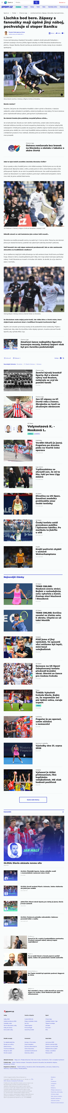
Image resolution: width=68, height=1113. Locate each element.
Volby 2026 (7, 1019)
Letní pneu (49, 1066)
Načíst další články (33, 800)
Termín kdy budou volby (10, 1025)
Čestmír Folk (12, 32)
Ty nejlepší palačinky (9, 1042)
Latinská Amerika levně (31, 1050)
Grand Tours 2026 (29, 1029)
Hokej (32, 7)
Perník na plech (8, 1053)
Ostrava (38, 364)
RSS (52, 1079)
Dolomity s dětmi (29, 1053)
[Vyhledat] (36, 2)
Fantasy (18, 7)
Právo (23, 32)
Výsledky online (52, 7)
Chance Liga (30, 143)
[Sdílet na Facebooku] (61, 358)
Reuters (9, 1081)
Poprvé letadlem (29, 1044)
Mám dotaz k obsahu (56, 1096)
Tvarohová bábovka (9, 1048)
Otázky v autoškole (51, 1050)
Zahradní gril (7, 1064)
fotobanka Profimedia (17, 1081)
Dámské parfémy (40, 1066)
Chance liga (49, 1019)
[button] (34, 74)
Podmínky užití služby (57, 1092)
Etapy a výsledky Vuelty (31, 1021)
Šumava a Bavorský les (31, 1046)
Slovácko (19, 364)
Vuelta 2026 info (29, 1019)
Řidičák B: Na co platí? (51, 1048)
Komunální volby (8, 1029)
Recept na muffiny (9, 1044)
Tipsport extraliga (50, 1023)
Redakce (53, 1077)
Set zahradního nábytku (50, 1062)
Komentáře (7, 812)
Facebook (53, 1081)
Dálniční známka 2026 (51, 1044)
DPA (5, 1081)
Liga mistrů (39, 467)
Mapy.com (17, 1059)
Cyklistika (39, 440)
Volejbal (38, 637)
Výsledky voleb (8, 1023)
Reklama (53, 1087)
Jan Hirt (27, 1023)
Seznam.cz (62, 2)
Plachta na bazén (20, 1062)
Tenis (38, 7)
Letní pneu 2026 (50, 1042)
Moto (43, 7)
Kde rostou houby (36, 1059)
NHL (47, 1029)
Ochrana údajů (55, 1094)
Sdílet (59, 33)
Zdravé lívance (7, 1046)
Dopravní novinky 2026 (52, 1046)
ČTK (32, 1079)
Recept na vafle (8, 1050)
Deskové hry (55, 1066)
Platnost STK (49, 1053)
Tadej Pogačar (28, 1025)
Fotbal (26, 7)
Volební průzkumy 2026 (10, 1021)
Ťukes (37, 690)
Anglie (38, 546)
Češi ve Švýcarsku (29, 1048)
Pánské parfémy (22, 1068)
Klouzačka (41, 1062)
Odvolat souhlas (55, 1100)
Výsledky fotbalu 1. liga (51, 1021)
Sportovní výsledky (42, 743)
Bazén (14, 1062)
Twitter (53, 1085)
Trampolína (29, 1062)
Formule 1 (48, 1027)
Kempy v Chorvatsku (30, 1042)
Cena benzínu (45, 1059)
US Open (30, 423)
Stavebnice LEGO (31, 1066)
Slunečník (35, 1062)
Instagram (53, 1083)
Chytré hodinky (14, 1068)
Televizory (6, 1068)
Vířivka (13, 1064)
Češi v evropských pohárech (56, 1059)
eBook (52, 33)
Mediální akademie (56, 1098)
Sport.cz (18, 32)
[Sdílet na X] (63, 358)
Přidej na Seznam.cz (56, 1090)
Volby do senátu (8, 1027)
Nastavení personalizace (57, 1102)
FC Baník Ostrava (29, 364)
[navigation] (2, 2)
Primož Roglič (28, 1027)
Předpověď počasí (25, 1059)
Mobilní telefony (21, 1066)
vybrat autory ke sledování (16, 34)
